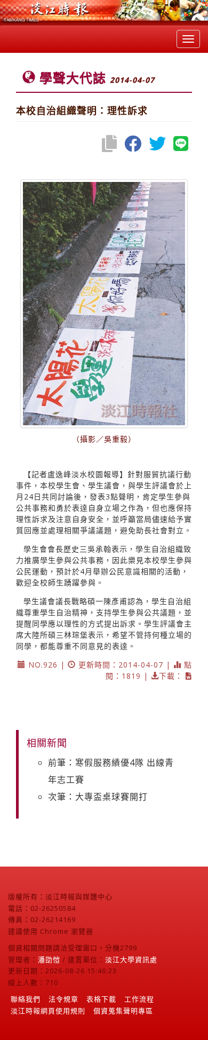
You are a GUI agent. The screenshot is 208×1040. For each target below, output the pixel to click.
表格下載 (101, 999)
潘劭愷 (49, 959)
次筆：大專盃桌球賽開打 (98, 797)
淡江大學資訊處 (131, 959)
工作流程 (139, 999)
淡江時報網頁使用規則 (48, 1010)
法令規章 (63, 999)
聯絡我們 (26, 999)
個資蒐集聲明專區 (123, 1010)
